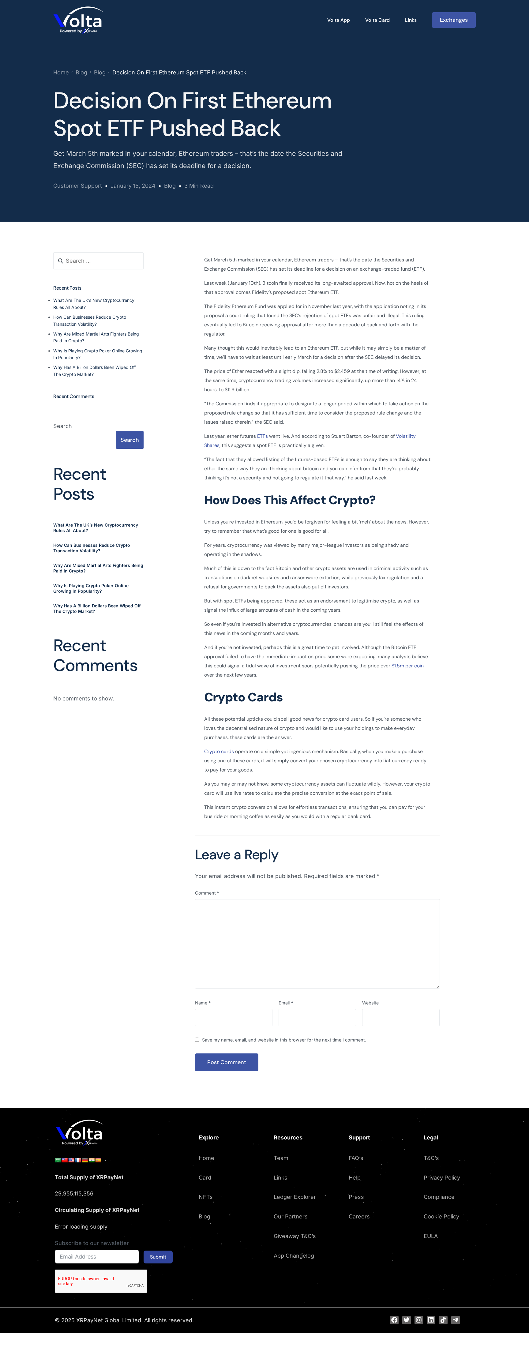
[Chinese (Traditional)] (65, 1160)
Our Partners (291, 1216)
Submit (158, 1257)
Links (280, 1177)
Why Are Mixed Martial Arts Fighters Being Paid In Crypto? (98, 567)
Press (356, 1197)
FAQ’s (356, 1158)
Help (355, 1177)
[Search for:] (98, 260)
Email (286, 1002)
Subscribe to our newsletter (92, 1243)
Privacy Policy (442, 1177)
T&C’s (431, 1158)
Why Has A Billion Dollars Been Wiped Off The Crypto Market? (97, 608)
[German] (85, 1160)
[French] (78, 1160)
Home (206, 1158)
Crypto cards (219, 751)
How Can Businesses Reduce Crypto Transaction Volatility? (91, 547)
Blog (170, 185)
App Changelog (294, 1255)
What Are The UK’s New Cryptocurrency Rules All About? (95, 527)
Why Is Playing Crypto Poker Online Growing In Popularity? (91, 588)
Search (62, 425)
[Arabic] (58, 1160)
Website (370, 1002)
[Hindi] (91, 1160)
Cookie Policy (441, 1216)
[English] (71, 1160)
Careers (359, 1216)
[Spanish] (98, 1160)
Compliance (439, 1197)
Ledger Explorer (295, 1197)
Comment (207, 892)
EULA (431, 1236)
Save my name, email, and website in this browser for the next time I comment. (284, 1039)
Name (203, 1002)
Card (205, 1177)
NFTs (206, 1197)
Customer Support (77, 185)
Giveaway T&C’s (295, 1236)
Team (281, 1158)
